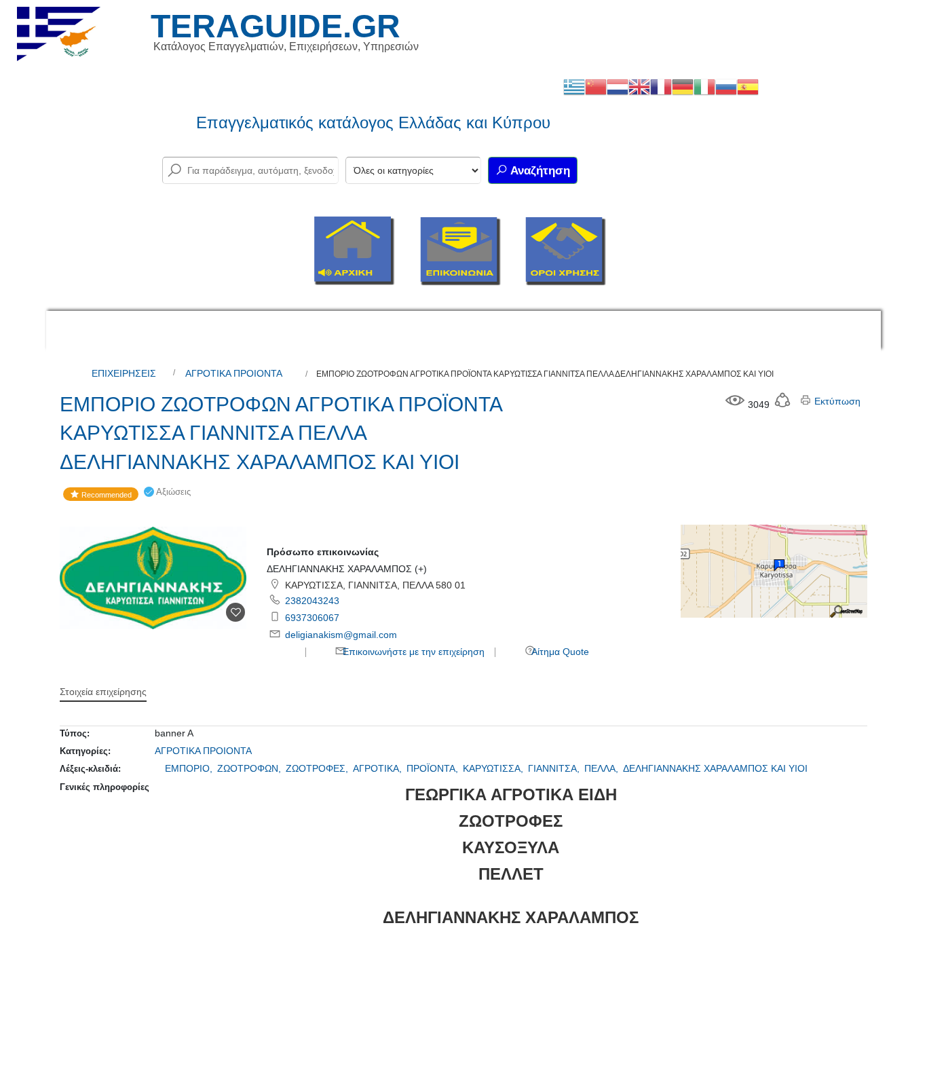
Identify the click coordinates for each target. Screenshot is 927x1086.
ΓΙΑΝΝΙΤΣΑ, (555, 768)
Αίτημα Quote (559, 651)
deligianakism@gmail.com (341, 634)
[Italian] (704, 86)
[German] (683, 86)
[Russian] (726, 86)
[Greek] (574, 86)
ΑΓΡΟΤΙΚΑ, (378, 768)
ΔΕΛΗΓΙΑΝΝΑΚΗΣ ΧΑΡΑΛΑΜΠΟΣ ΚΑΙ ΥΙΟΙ (715, 768)
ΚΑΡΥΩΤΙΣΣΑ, (494, 768)
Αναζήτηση (539, 170)
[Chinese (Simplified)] (596, 86)
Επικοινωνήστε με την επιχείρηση (412, 651)
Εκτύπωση (836, 401)
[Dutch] (617, 86)
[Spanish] (748, 86)
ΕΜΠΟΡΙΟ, (190, 768)
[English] (639, 86)
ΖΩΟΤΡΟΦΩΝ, (250, 768)
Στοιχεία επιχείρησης (103, 691)
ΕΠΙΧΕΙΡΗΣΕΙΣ (124, 373)
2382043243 (312, 600)
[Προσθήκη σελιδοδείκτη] (235, 612)
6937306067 (312, 617)
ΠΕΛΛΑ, (602, 768)
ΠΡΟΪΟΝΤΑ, (433, 768)
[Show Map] (774, 570)
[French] (661, 86)
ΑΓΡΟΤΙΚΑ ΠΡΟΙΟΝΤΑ (233, 373)
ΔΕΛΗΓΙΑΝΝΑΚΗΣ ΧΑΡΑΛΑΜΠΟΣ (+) (347, 568)
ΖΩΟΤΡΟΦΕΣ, (318, 768)
